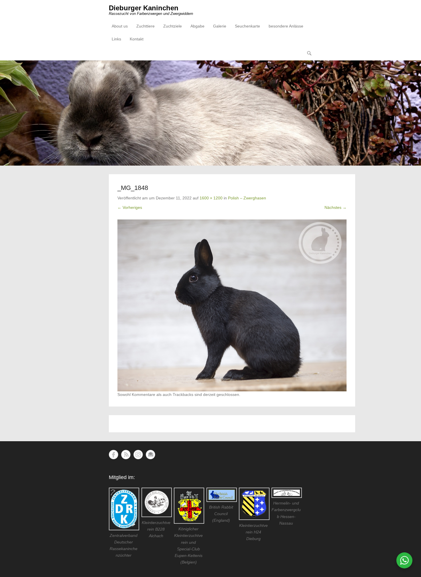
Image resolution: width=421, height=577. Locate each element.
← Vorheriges (129, 207)
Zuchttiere (145, 26)
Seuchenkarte (247, 26)
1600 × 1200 (211, 198)
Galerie (219, 26)
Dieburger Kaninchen (143, 8)
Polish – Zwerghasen (247, 198)
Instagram (138, 454)
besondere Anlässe (286, 26)
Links (116, 39)
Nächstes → (335, 207)
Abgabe (197, 26)
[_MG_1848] (232, 305)
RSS (126, 454)
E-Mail (150, 454)
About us (120, 26)
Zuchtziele (172, 26)
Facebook (113, 454)
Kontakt (136, 39)
